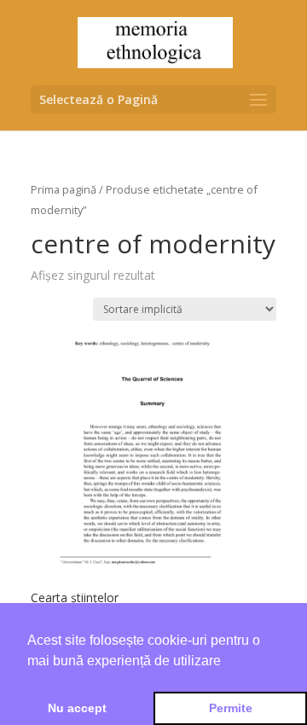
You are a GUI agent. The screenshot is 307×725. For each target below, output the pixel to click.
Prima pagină (63, 189)
